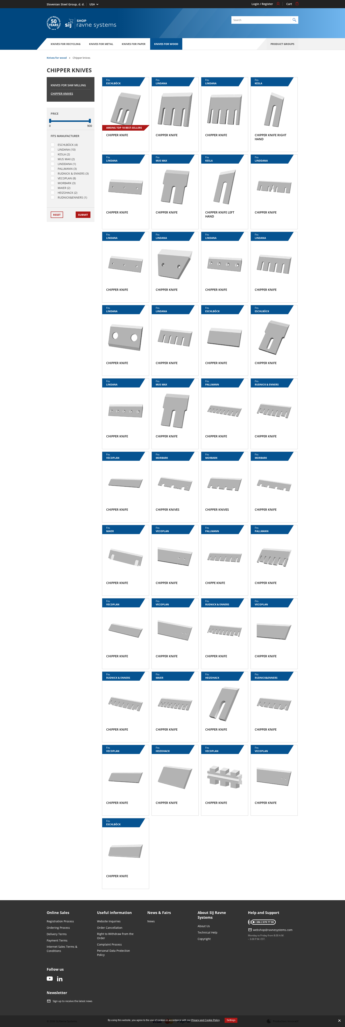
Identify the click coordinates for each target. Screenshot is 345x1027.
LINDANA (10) (66, 149)
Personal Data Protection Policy (113, 953)
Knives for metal (101, 44)
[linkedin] (60, 979)
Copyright (204, 939)
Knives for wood (166, 44)
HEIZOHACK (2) (67, 193)
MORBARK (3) (66, 183)
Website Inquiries (109, 921)
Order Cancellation (109, 928)
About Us (204, 926)
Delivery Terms (57, 934)
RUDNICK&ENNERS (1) (72, 197)
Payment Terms (57, 940)
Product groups (282, 44)
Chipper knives (62, 93)
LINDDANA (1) (67, 164)
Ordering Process (58, 928)
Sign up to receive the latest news (72, 1001)
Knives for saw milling (68, 85)
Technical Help (207, 932)
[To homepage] (91, 23)
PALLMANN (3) (67, 169)
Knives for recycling (65, 44)
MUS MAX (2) (66, 159)
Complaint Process (109, 944)
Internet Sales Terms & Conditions (62, 949)
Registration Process (60, 921)
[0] (50, 121)
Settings (231, 1020)
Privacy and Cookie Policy (205, 1020)
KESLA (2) (64, 154)
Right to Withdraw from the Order (115, 936)
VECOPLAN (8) (67, 178)
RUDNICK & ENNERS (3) (73, 173)
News (151, 921)
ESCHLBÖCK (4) (68, 145)
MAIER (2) (64, 188)
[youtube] (50, 979)
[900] (90, 121)
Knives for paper (134, 44)
